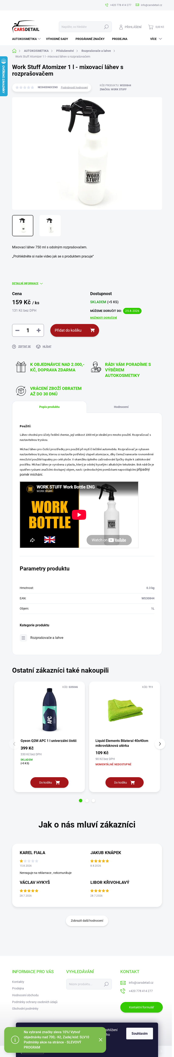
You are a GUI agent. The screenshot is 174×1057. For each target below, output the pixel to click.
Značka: (113, 89)
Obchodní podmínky (25, 1008)
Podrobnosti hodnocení (74, 87)
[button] (80, 800)
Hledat (106, 26)
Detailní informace (25, 283)
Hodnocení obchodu (25, 995)
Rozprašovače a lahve (46, 638)
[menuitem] (27, 39)
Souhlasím (140, 1034)
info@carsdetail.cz (141, 982)
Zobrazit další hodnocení (87, 920)
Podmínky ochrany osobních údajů (35, 1002)
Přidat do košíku (68, 330)
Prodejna (18, 988)
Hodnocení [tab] (121, 407)
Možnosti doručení (103, 317)
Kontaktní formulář (141, 1007)
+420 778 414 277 (141, 991)
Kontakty (18, 981)
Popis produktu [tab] (49, 407)
